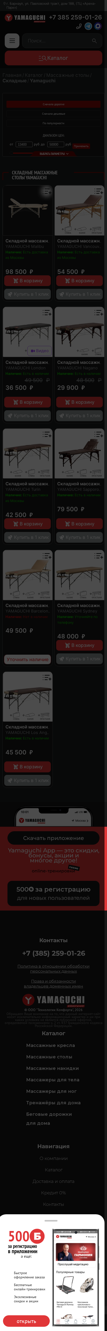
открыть (26, 1321)
